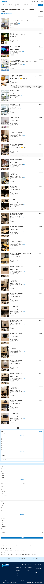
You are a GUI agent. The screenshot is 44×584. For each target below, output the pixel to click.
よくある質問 (17, 575)
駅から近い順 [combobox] (40, 15)
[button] (22, 440)
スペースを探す (18, 565)
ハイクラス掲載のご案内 (28, 567)
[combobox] (4, 4)
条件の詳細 (41, 11)
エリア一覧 (40, 431)
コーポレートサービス (18, 573)
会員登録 (42, 1)
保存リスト (33, 1)
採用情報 (9, 580)
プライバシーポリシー (13, 580)
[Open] (7, 4)
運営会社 (6, 580)
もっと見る (22, 451)
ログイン (38, 1)
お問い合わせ (2, 580)
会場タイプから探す (18, 567)
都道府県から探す (18, 570)
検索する (41, 4)
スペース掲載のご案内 (28, 565)
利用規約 (17, 576)
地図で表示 (22, 435)
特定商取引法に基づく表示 (21, 580)
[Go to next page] (28, 428)
